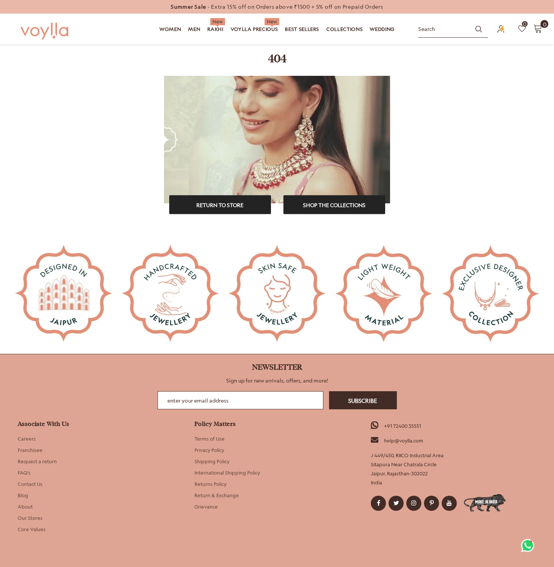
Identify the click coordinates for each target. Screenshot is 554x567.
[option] (277, 7)
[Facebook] (378, 503)
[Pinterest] (431, 503)
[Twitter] (396, 503)
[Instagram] (413, 503)
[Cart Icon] (537, 28)
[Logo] (45, 31)
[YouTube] (449, 503)
